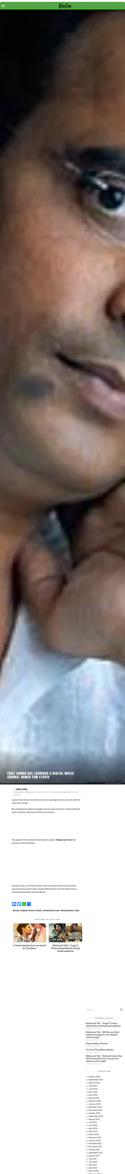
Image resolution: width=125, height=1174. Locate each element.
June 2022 (93, 1125)
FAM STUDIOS (36, 911)
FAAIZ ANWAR (20, 911)
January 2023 (94, 1104)
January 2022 (94, 1141)
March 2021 (94, 1171)
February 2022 (95, 1138)
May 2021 (93, 1165)
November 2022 (95, 1110)
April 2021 (93, 1168)
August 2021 (94, 1156)
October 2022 (94, 1113)
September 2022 (96, 1116)
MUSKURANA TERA (70, 911)
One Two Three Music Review (100, 1050)
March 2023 (94, 1098)
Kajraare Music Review (97, 1044)
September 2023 (96, 1080)
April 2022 (93, 1131)
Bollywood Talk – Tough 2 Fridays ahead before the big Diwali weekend (65, 948)
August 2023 (94, 1083)
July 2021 (93, 1159)
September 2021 (96, 1153)
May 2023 (93, 1092)
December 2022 (95, 1107)
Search (121, 1010)
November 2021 (95, 1147)
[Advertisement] (47, 826)
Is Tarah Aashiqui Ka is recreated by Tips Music (29, 947)
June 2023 (93, 1089)
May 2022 (93, 1128)
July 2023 (93, 1086)
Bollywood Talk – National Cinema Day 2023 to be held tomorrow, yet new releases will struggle (104, 1058)
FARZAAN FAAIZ (52, 911)
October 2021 (94, 1150)
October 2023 (94, 1077)
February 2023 (95, 1101)
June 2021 (93, 1162)
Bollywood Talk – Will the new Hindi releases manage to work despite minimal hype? (102, 1034)
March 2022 (94, 1134)
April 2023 (93, 1095)
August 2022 (94, 1119)
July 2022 (93, 1122)
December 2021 (95, 1144)
